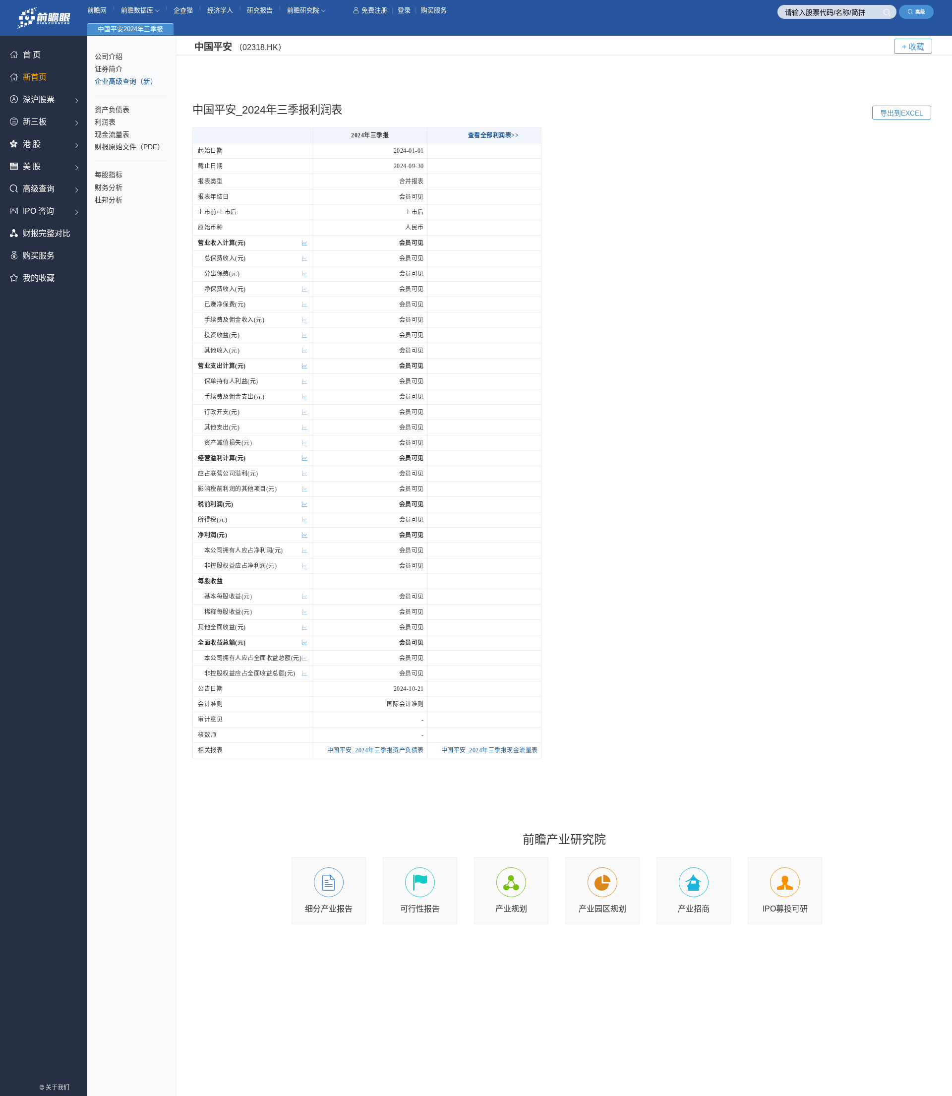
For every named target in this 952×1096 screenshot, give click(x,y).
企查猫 (183, 10)
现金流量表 (112, 134)
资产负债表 (112, 110)
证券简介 (108, 69)
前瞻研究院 (304, 10)
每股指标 (108, 175)
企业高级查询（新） (126, 81)
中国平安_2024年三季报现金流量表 (489, 750)
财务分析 (108, 187)
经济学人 (220, 10)
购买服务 (434, 10)
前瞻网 (97, 10)
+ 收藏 (913, 47)
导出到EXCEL (901, 113)
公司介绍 (108, 57)
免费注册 (374, 10)
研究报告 (260, 10)
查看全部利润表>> (493, 135)
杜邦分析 (108, 200)
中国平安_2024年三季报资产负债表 (375, 750)
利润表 (105, 122)
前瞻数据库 (138, 10)
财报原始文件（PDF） (129, 147)
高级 (920, 11)
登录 (404, 10)
